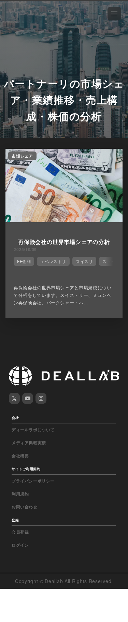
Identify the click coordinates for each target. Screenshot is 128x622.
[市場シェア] (64, 220)
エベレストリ (53, 261)
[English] (13, 21)
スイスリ (84, 261)
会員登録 (20, 532)
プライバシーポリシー (33, 481)
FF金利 (24, 261)
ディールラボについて (33, 429)
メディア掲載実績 (29, 442)
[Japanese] (24, 21)
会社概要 (20, 455)
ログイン (20, 545)
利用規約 (20, 494)
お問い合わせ (25, 507)
